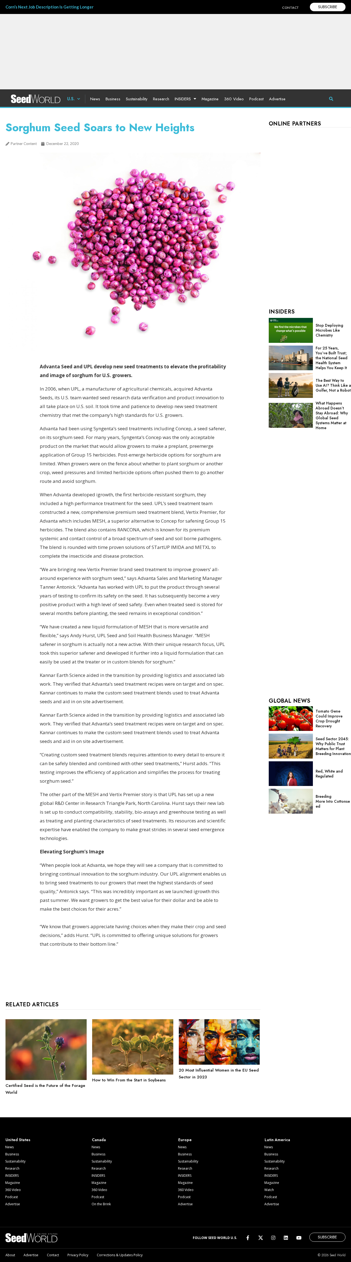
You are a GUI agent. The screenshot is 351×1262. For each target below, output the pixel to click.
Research (161, 99)
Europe (185, 1140)
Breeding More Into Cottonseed (333, 801)
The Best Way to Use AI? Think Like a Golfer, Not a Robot (333, 385)
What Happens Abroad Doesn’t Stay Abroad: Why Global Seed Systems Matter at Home (332, 415)
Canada (99, 1140)
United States (17, 1140)
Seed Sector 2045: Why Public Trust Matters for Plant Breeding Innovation (333, 746)
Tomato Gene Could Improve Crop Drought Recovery (329, 718)
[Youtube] (299, 1238)
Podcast (256, 99)
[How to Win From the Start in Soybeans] (132, 1073)
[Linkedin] (286, 1238)
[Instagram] (273, 1238)
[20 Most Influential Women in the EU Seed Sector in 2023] (219, 1063)
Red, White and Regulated (329, 773)
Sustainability (137, 99)
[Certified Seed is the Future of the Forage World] (46, 1079)
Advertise (277, 99)
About (10, 1255)
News (95, 99)
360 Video (234, 99)
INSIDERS (183, 99)
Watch (269, 1189)
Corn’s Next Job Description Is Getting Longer (49, 6)
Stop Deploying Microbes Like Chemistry (329, 330)
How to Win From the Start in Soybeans (129, 1080)
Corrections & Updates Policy (120, 1255)
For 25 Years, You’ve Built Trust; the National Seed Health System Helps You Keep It (331, 358)
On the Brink (101, 1204)
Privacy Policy (77, 1255)
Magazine (210, 99)
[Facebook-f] (248, 1238)
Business (113, 99)
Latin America (277, 1140)
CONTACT (290, 7)
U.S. (71, 99)
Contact (53, 1255)
